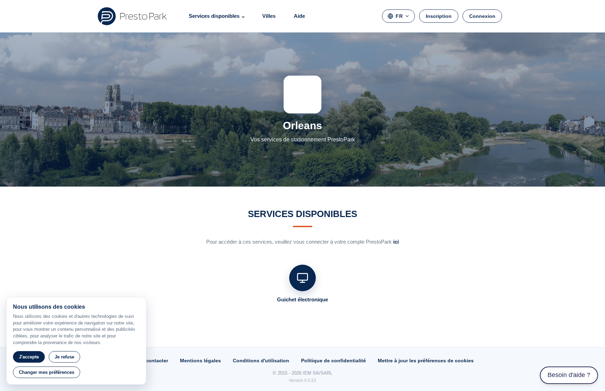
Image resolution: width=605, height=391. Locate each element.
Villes (269, 16)
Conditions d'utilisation (261, 360)
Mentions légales (200, 360)
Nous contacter (149, 360)
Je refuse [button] (64, 356)
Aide (299, 16)
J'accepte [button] (29, 356)
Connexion (482, 16)
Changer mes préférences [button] (46, 372)
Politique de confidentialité (333, 360)
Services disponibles (214, 16)
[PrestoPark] (132, 16)
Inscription (439, 16)
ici (396, 242)
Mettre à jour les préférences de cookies (426, 360)
